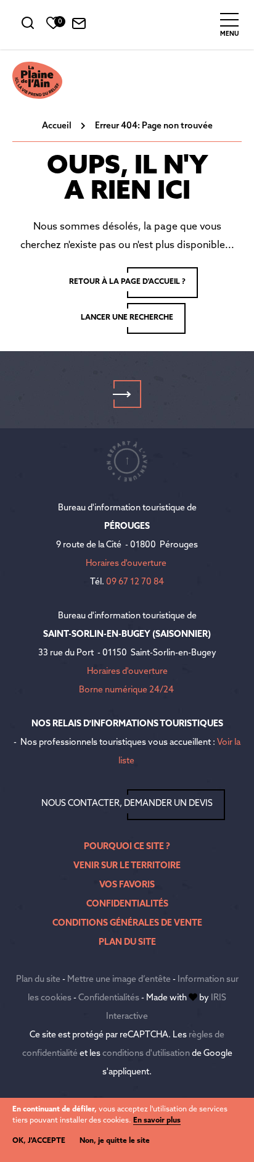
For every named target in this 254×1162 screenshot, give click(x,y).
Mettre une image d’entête (119, 979)
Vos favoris (127, 885)
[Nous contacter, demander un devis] (79, 26)
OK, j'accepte (38, 1141)
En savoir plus (157, 1120)
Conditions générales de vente (127, 923)
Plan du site (127, 942)
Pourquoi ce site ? (127, 847)
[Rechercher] (28, 26)
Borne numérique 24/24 (126, 690)
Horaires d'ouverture (126, 563)
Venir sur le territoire (127, 866)
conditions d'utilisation (146, 1053)
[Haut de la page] (127, 461)
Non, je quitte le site (115, 1141)
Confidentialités (127, 904)
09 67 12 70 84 (135, 582)
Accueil (57, 126)
